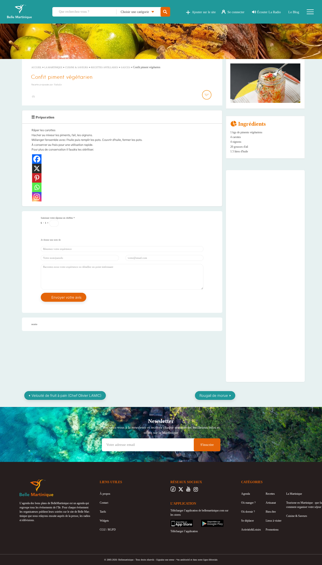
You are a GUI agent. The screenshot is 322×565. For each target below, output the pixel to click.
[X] (36, 168)
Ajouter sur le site (204, 12)
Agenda (245, 493)
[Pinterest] (36, 178)
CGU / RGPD (108, 529)
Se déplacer (247, 520)
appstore (175, 521)
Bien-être (271, 511)
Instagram (196, 490)
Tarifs (103, 511)
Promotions (272, 529)
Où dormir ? (248, 511)
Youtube (188, 490)
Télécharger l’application (184, 531)
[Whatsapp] (36, 187)
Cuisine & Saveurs (76, 67)
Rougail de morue (213, 395)
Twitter (181, 490)
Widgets (104, 520)
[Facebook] (36, 159)
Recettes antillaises (104, 67)
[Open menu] (310, 12)
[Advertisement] (265, 203)
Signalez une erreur (165, 559)
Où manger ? (248, 502)
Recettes (270, 493)
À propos (105, 493)
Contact (104, 502)
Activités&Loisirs (251, 529)
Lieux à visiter (273, 520)
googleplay (207, 521)
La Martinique (53, 67)
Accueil (36, 67)
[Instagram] (36, 196)
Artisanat (271, 502)
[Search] (165, 12)
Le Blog (293, 12)
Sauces (125, 67)
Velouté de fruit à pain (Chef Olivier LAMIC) (66, 395)
